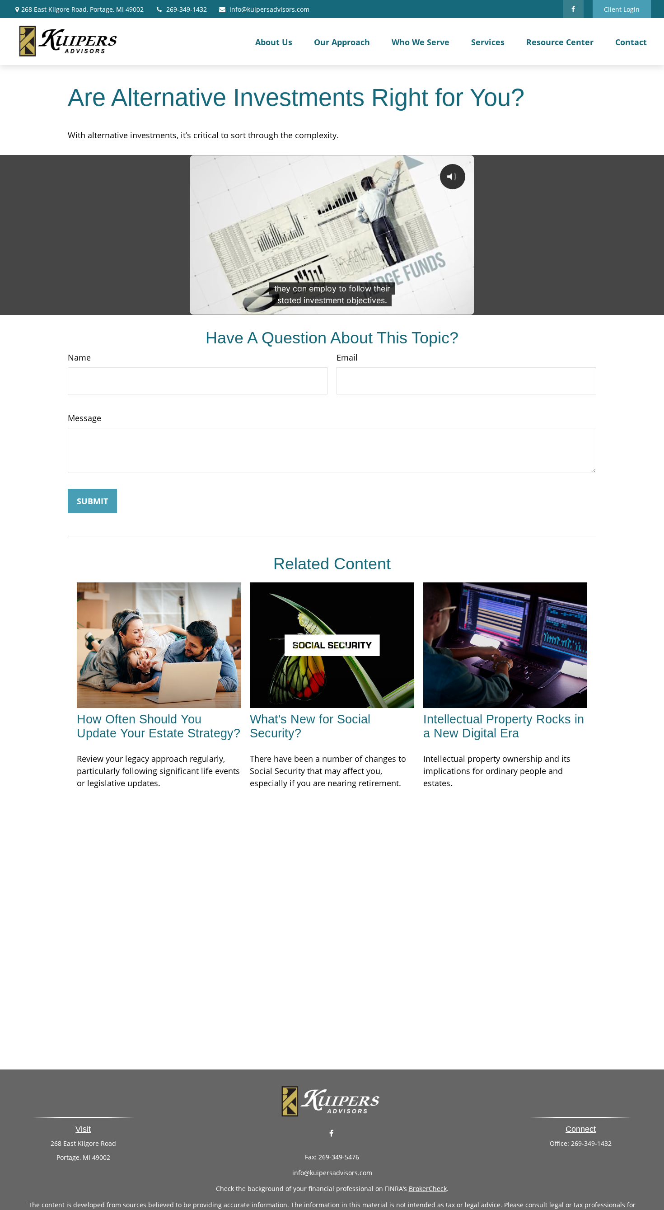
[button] (273, 42)
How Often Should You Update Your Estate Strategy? (158, 726)
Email (347, 357)
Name (79, 357)
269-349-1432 (186, 9)
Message (84, 418)
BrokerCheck (428, 1188)
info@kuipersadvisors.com (269, 9)
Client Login (622, 9)
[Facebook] (573, 9)
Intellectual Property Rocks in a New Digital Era (503, 726)
